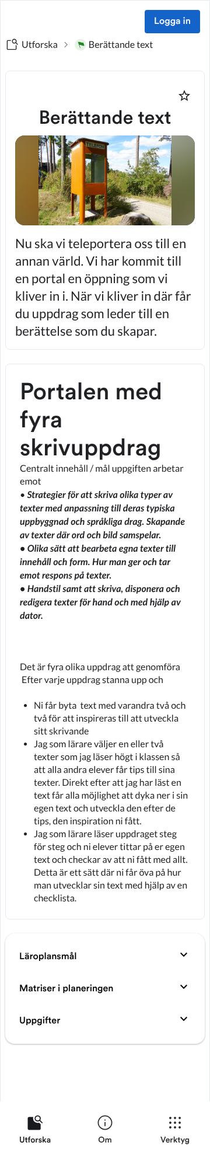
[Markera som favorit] (184, 95)
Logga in (172, 21)
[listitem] (35, 1132)
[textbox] (105, 641)
